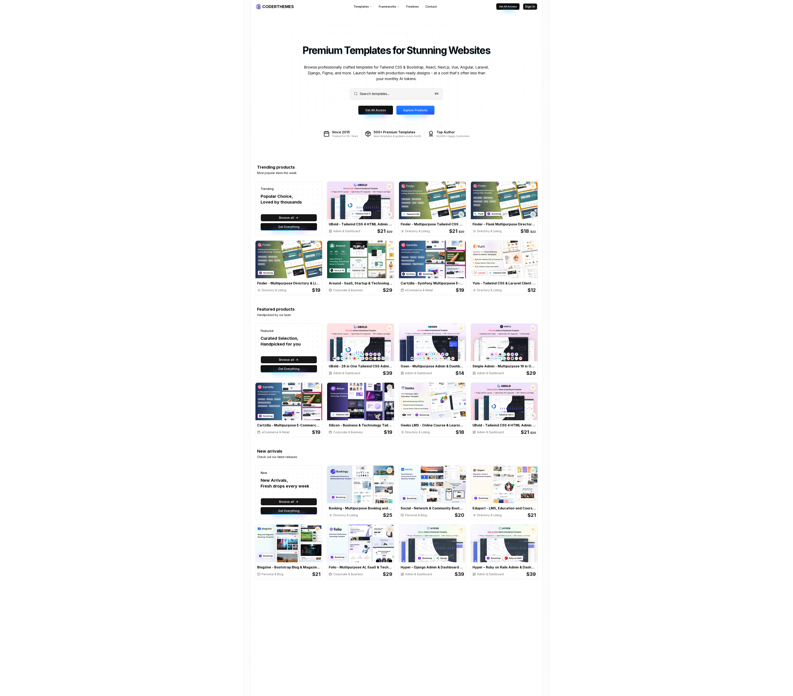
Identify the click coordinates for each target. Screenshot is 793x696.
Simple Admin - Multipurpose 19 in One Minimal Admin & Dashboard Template (504, 366)
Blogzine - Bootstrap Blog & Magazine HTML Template (289, 567)
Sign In (530, 6)
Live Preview (376, 204)
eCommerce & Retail (419, 290)
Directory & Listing (417, 231)
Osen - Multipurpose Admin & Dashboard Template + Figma (432, 366)
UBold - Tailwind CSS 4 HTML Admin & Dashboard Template (360, 224)
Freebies (412, 6)
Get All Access (508, 6)
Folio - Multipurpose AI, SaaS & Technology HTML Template (360, 567)
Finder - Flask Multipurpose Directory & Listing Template (504, 224)
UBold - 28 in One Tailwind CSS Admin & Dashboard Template (360, 366)
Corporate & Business (348, 290)
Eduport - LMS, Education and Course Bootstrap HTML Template (504, 508)
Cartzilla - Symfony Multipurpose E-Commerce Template (432, 283)
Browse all (286, 217)
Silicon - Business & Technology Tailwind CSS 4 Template (360, 425)
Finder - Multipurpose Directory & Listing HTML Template (289, 283)
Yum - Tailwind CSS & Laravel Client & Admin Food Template (504, 283)
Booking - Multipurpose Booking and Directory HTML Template (360, 508)
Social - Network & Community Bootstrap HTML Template (432, 508)
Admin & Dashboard (346, 231)
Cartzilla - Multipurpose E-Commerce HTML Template (289, 425)
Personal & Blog (416, 515)
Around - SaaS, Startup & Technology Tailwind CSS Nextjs (360, 283)
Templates (361, 6)
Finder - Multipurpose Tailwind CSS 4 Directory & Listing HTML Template (432, 224)
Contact (431, 6)
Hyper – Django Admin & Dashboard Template (432, 567)
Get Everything (288, 226)
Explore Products (415, 110)
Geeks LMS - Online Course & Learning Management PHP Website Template (432, 425)
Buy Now (348, 204)
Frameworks (387, 6)
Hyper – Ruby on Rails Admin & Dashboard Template (504, 567)
